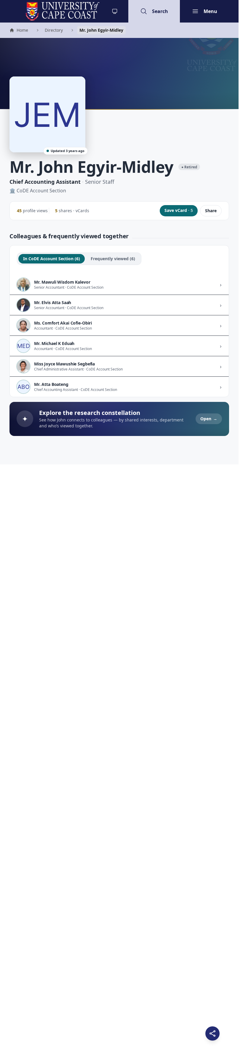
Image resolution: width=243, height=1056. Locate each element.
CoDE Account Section (41, 190)
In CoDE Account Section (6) (51, 258)
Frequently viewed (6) (113, 258)
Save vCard (178, 210)
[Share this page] (212, 1033)
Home (18, 30)
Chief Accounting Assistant (45, 181)
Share (211, 210)
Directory (54, 30)
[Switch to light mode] (115, 11)
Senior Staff (99, 181)
